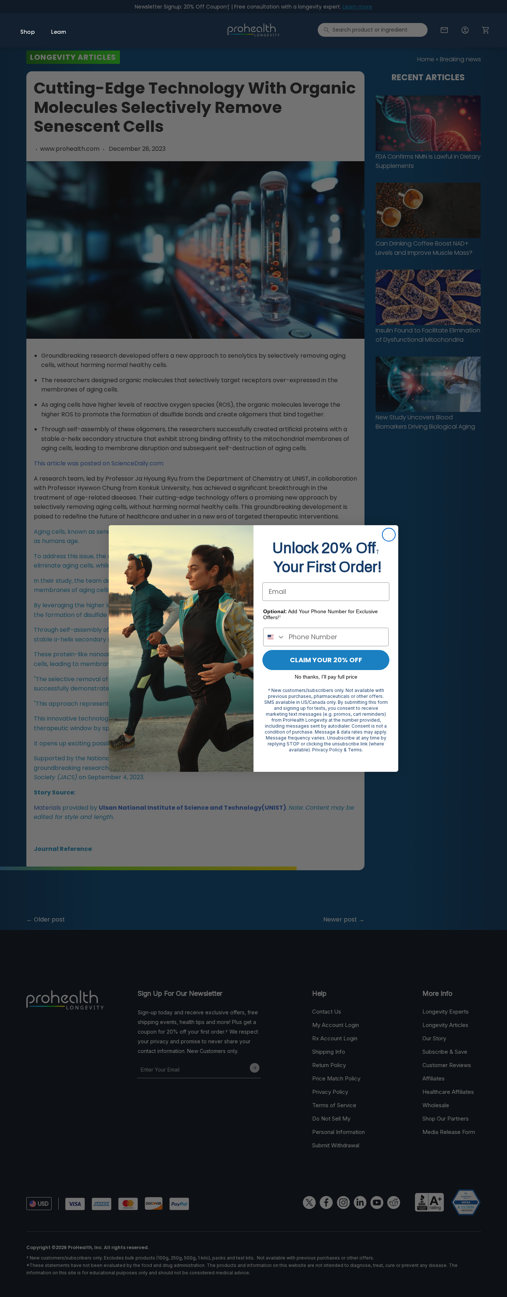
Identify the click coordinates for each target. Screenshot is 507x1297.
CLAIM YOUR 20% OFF (326, 659)
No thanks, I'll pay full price (326, 677)
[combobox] (274, 637)
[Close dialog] (388, 534)
